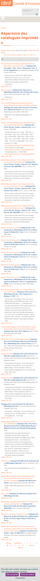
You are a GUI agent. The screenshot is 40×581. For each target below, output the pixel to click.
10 (11, 545)
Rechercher (7, 45)
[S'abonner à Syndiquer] (2, 43)
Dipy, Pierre (5, 494)
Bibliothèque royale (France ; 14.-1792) (13, 290)
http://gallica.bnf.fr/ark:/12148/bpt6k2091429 (19, 154)
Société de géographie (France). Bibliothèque (16, 327)
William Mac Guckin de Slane (21, 478)
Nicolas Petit (5, 64)
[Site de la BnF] (6, 3)
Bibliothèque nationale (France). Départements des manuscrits (20, 124)
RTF (34, 50)
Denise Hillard (14, 64)
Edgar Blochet (17, 504)
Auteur (3, 50)
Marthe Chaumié (19, 329)
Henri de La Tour (6, 90)
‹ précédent (17, 543)
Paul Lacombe (15, 228)
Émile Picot (4, 228)
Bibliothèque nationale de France (15, 66)
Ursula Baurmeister (26, 64)
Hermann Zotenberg (10, 481)
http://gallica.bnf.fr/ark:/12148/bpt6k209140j (19, 145)
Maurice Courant (6, 123)
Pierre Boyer (31, 329)
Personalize (20, 578)
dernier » (21, 548)
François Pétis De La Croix (19, 514)
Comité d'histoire (26, 3)
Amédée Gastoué (23, 339)
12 (19, 545)
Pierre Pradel (5, 103)
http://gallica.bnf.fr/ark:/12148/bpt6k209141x (19, 150)
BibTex (30, 50)
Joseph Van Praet (6, 354)
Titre (8, 50)
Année (3, 53)
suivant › (32, 545)
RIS (37, 50)
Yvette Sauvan (16, 529)
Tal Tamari (15, 531)
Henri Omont (5, 461)
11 (15, 545)
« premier (8, 543)
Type (13, 50)
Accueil (3, 28)
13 (22, 545)
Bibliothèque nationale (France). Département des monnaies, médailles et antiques (20, 104)
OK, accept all (12, 574)
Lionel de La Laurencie (8, 339)
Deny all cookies (27, 574)
